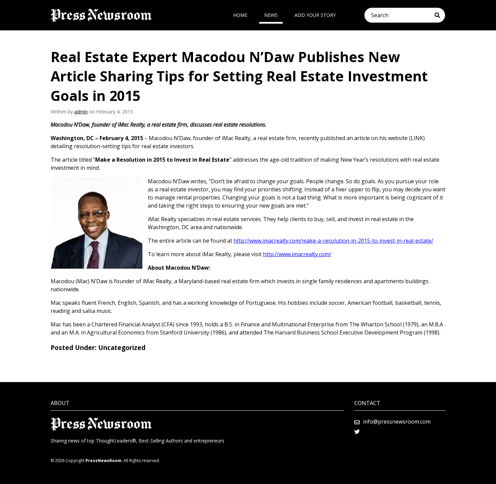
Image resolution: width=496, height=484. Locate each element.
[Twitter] (357, 431)
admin (81, 111)
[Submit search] (439, 15)
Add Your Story (315, 15)
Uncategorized (121, 347)
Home (240, 15)
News (271, 15)
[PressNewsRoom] (101, 15)
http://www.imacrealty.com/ (297, 254)
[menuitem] (240, 15)
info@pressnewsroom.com (397, 421)
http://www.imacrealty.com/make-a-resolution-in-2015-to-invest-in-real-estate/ (333, 240)
